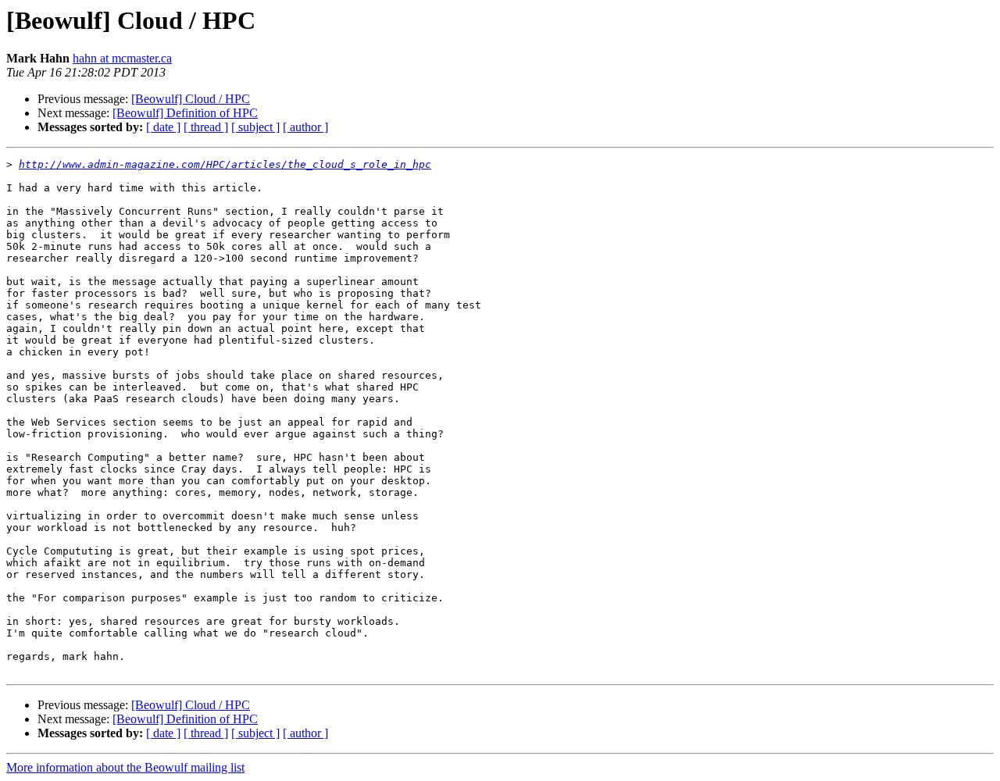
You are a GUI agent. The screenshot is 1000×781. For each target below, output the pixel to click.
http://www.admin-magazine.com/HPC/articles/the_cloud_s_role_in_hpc (225, 164)
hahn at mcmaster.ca (122, 58)
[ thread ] (206, 127)
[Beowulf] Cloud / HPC (190, 98)
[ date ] (163, 127)
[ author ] (305, 127)
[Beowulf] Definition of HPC (185, 112)
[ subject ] (255, 127)
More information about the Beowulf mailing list (125, 767)
